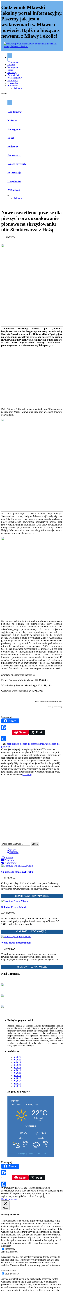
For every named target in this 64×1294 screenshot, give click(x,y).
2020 (17, 1073)
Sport (10, 70)
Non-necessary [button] (8, 1270)
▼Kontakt (12, 85)
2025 (17, 1059)
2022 (17, 1067)
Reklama (18, 88)
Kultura (11, 64)
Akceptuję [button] (40, 1196)
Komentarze (13, 853)
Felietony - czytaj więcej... (32, 967)
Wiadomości (13, 62)
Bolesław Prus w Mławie (14, 907)
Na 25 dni (42, 1153)
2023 (17, 1065)
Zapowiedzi (13, 75)
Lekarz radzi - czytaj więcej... (32, 896)
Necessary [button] (6, 1245)
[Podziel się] (32, 738)
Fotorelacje (12, 80)
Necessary (10, 1249)
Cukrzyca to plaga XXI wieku (17, 872)
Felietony (11, 72)
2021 (17, 1070)
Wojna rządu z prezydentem (16, 942)
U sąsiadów (13, 83)
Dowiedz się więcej (11, 1199)
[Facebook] (32, 727)
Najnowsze (11, 849)
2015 (17, 1086)
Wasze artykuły (14, 78)
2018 (17, 1078)
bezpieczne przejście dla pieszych (23, 743)
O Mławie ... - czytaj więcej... (32, 931)
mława (43, 743)
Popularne (13, 851)
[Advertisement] (31, 374)
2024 (17, 1062)
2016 (17, 1083)
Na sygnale (12, 67)
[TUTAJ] (27, 774)
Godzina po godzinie (25, 1153)
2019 (17, 1075)
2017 (17, 1080)
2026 (17, 1057)
